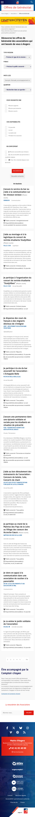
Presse (22, 802)
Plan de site (14, 802)
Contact (10, 795)
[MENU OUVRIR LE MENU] (2, 2)
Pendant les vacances (15, 135)
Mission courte (12, 111)
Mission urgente (13, 105)
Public (6, 62)
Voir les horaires (18, 752)
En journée (11, 127)
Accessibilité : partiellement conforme (17, 799)
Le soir (10, 130)
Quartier (7, 85)
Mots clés (7, 75)
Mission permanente (14, 108)
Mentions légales (20, 795)
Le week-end (12, 133)
